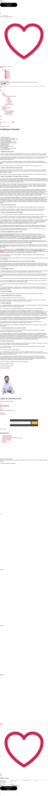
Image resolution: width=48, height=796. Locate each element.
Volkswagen (10, 101)
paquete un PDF (3, 250)
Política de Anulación (6, 440)
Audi (9, 97)
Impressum (4, 442)
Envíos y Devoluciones (9, 110)
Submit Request (15, 785)
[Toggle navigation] (1, 1)
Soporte (4, 109)
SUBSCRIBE (34, 422)
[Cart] (0, 774)
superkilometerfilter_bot (4, 406)
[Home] (0, 725)
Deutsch (8, 71)
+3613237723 (5, 15)
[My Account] (1, 725)
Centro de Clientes (8, 114)
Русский (8, 73)
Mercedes (9, 99)
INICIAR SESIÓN (5, 81)
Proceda (1, 461)
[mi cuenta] (0, 81)
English (7, 70)
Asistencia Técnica (8, 113)
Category (4, 95)
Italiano (7, 74)
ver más (9, 102)
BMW (9, 98)
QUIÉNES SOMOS (6, 107)
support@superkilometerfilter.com (6, 410)
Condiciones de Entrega (7, 435)
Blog (3, 106)
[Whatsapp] (0, 13)
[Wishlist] (24, 773)
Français (8, 75)
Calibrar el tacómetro (9, 104)
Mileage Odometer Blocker (10, 96)
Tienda (3, 93)
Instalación (4, 108)
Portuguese (8, 76)
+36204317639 (3, 414)
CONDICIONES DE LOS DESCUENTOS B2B (12, 437)
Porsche (9, 100)
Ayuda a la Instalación (9, 111)
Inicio (3, 92)
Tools (6, 105)
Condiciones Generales (7, 436)
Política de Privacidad (6, 438)
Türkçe (7, 77)
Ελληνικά (8, 78)
